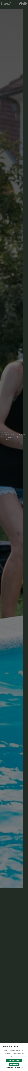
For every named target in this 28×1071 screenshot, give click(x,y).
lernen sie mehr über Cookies (8, 1056)
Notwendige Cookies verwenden (14, 1067)
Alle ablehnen (14, 1064)
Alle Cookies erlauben (14, 1060)
